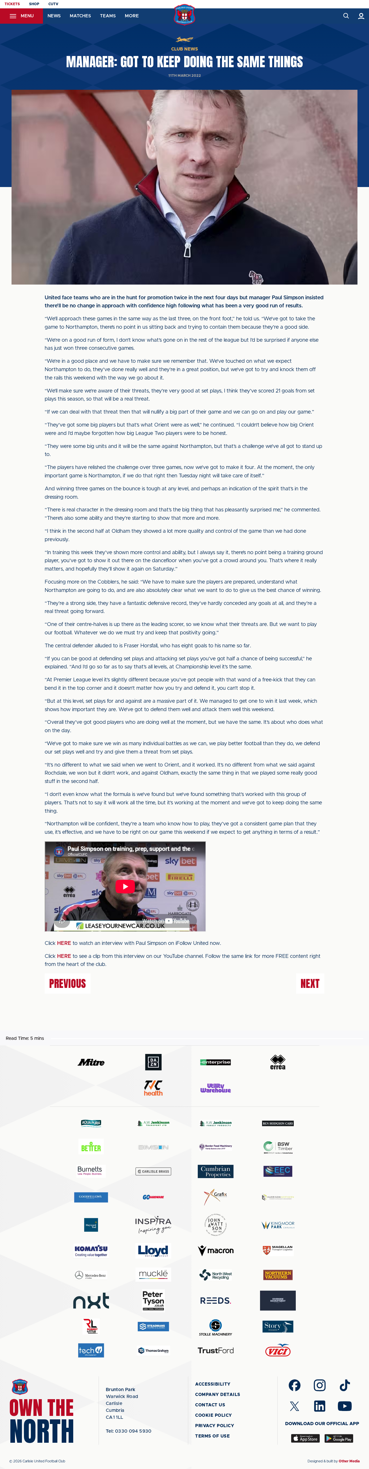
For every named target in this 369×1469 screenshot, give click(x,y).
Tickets (12, 4)
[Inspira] (153, 1225)
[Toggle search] (345, 16)
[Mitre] (91, 1062)
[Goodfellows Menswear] (91, 1197)
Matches (80, 16)
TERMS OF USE (212, 1436)
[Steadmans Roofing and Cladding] (153, 1326)
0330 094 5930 (129, 1431)
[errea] (278, 1062)
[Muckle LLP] (153, 1275)
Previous (67, 983)
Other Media (349, 1461)
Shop (34, 4)
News (54, 16)
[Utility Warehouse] (216, 1088)
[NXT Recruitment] (91, 1300)
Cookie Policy (213, 1415)
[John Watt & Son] (216, 1224)
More (132, 16)
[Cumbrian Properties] (216, 1171)
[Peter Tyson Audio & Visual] (153, 1300)
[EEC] (278, 1171)
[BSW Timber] (278, 1147)
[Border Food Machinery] (216, 1147)
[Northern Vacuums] (278, 1274)
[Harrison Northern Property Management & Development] (278, 1197)
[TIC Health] (153, 1088)
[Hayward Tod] (91, 1225)
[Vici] (278, 1350)
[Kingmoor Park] (278, 1225)
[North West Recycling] (216, 1274)
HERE (64, 943)
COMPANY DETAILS (217, 1395)
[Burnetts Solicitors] (91, 1171)
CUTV (53, 4)
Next (310, 983)
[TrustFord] (216, 1350)
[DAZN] (153, 1062)
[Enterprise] (216, 1062)
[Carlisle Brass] (153, 1171)
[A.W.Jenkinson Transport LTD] (153, 1123)
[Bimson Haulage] (153, 1147)
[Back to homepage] (184, 15)
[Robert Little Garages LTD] (91, 1326)
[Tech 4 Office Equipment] (91, 1350)
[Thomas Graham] (153, 1350)
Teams (108, 16)
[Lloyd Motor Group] (153, 1251)
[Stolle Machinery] (216, 1326)
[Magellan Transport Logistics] (278, 1250)
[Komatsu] (91, 1250)
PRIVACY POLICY (214, 1426)
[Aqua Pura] (91, 1123)
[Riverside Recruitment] (278, 1301)
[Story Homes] (278, 1326)
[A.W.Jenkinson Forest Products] (216, 1123)
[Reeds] (216, 1300)
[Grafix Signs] (216, 1197)
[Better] (91, 1147)
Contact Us (210, 1405)
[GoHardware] (153, 1197)
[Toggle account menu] (361, 16)
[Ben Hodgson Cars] (278, 1123)
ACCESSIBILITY (213, 1384)
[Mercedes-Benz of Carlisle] (91, 1274)
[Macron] (216, 1250)
